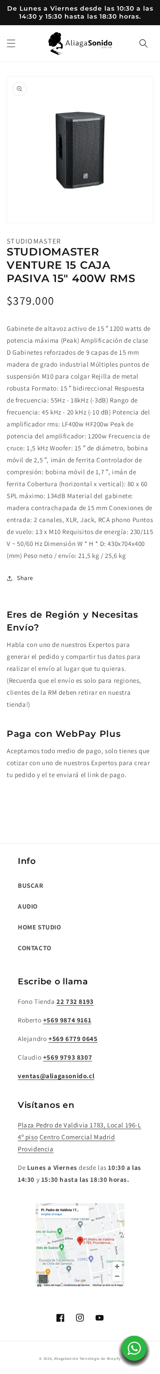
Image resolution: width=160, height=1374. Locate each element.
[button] (11, 43)
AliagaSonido (66, 1358)
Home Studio (39, 927)
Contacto (35, 948)
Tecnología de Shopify (100, 1358)
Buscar (31, 885)
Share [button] (25, 578)
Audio (28, 906)
